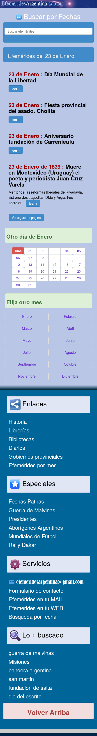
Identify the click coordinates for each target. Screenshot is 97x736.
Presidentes (23, 519)
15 (54, 264)
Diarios (17, 447)
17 (79, 264)
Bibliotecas (21, 439)
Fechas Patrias (26, 501)
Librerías (19, 430)
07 (30, 257)
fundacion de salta (30, 687)
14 (42, 264)
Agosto (70, 352)
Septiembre (27, 364)
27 (54, 278)
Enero (27, 316)
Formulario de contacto (36, 590)
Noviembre (27, 376)
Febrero (70, 316)
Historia (18, 421)
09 (54, 257)
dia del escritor (26, 696)
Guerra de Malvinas (32, 510)
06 (18, 257)
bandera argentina (30, 670)
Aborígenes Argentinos (36, 527)
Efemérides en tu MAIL (36, 599)
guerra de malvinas (31, 653)
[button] (16, 88)
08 (42, 257)
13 (30, 264)
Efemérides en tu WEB (36, 608)
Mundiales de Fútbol (32, 536)
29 (79, 278)
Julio (27, 352)
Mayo (27, 340)
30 (18, 285)
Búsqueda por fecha (32, 616)
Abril (70, 328)
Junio (70, 340)
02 (42, 251)
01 (30, 251)
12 (18, 264)
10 (67, 257)
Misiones (19, 661)
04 (67, 251)
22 (67, 271)
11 (79, 257)
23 (79, 271)
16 (67, 264)
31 (30, 285)
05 (79, 251)
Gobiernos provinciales (36, 456)
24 (18, 278)
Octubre (70, 364)
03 (54, 251)
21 (54, 271)
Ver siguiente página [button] (26, 217)
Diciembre (70, 376)
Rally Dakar (22, 545)
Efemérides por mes (33, 465)
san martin (21, 679)
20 (42, 271)
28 (67, 278)
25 (30, 278)
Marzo (27, 328)
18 (18, 271)
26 (42, 278)
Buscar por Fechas (51, 16)
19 (30, 271)
